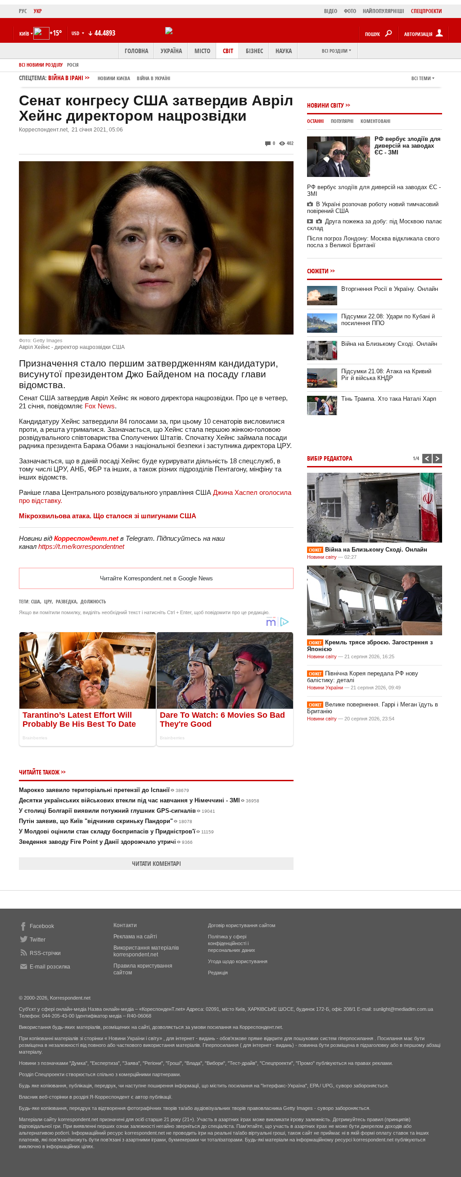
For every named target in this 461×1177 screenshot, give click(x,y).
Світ (228, 50)
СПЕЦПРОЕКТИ (426, 11)
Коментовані (375, 121)
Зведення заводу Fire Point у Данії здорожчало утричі (106, 841)
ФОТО (350, 11)
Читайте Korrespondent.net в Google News (156, 578)
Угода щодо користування (237, 961)
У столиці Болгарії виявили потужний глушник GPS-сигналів (117, 810)
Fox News (100, 406)
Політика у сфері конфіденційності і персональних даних (231, 943)
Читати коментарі (156, 863)
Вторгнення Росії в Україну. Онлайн (389, 288)
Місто (202, 50)
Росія (73, 64)
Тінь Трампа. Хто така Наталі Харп (388, 398)
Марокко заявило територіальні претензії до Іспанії (104, 790)
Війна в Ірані (109, 77)
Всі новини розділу (41, 64)
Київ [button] (24, 33)
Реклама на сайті (135, 936)
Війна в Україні (153, 78)
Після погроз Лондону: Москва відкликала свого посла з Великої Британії (373, 242)
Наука (284, 50)
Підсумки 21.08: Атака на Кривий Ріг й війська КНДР (386, 374)
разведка (66, 601)
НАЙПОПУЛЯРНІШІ (383, 11)
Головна (136, 50)
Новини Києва (114, 78)
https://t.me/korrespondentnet (81, 546)
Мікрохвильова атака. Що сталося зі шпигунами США (107, 516)
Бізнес (254, 50)
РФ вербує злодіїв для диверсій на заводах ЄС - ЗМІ (408, 146)
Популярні (342, 121)
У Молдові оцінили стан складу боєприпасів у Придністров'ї (116, 831)
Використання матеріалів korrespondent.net (146, 951)
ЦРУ (48, 601)
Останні (315, 121)
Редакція (218, 972)
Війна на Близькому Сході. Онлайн (389, 343)
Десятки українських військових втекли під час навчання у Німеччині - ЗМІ (139, 800)
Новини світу (325, 105)
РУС (23, 11)
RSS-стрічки (45, 953)
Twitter (37, 940)
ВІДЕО (330, 11)
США (35, 601)
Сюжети (318, 271)
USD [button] (76, 33)
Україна (171, 50)
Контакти (125, 925)
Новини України (325, 687)
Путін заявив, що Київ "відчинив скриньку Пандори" (105, 821)
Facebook (42, 926)
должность (93, 601)
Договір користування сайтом (242, 925)
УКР (38, 11)
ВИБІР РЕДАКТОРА (329, 458)
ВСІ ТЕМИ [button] (421, 78)
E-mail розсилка (50, 967)
